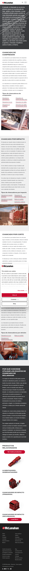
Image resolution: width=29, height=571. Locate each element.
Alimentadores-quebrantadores (5, 98)
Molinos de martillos (18, 199)
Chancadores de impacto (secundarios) (6, 200)
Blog (16, 549)
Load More (14, 519)
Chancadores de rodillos (21, 102)
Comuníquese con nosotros (8, 566)
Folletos (16, 535)
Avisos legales (19, 564)
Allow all (14, 295)
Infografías (17, 537)
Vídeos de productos (19, 542)
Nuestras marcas (18, 559)
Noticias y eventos (18, 558)
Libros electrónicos (19, 539)
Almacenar (13, 564)
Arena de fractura (5, 540)
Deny (14, 303)
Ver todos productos (14, 452)
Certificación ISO (18, 551)
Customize (13, 299)
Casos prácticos (18, 533)
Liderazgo (17, 556)
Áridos (3, 533)
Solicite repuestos (6, 558)
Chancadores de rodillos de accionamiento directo (21, 105)
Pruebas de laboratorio (6, 554)
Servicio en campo (6, 556)
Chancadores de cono (7, 102)
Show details (21, 290)
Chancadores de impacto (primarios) (6, 196)
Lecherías (4, 539)
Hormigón (4, 537)
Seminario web (18, 540)
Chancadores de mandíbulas (6, 105)
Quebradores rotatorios (19, 202)
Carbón (3, 535)
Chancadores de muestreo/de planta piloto (21, 98)
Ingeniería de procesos (7, 551)
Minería (3, 542)
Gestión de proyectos (6, 549)
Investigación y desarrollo (7, 552)
